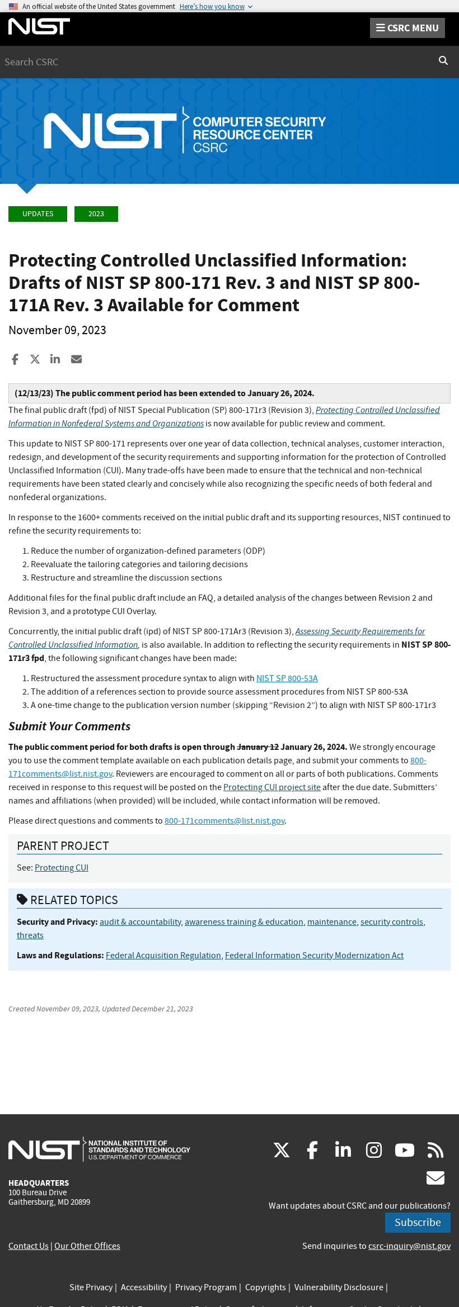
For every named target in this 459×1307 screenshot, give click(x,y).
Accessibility (144, 1287)
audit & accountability (140, 922)
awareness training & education (244, 922)
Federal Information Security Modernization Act (314, 955)
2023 (96, 213)
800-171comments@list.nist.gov (224, 820)
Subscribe (418, 1222)
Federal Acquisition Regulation (163, 955)
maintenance (332, 922)
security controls (391, 922)
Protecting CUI (61, 867)
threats (30, 935)
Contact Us (28, 1246)
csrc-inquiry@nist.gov (409, 1246)
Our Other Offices (87, 1246)
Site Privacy (91, 1287)
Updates (37, 213)
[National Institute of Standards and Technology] (99, 1148)
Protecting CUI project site (272, 787)
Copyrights (265, 1287)
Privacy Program (206, 1287)
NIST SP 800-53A (287, 678)
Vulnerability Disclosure (338, 1287)
